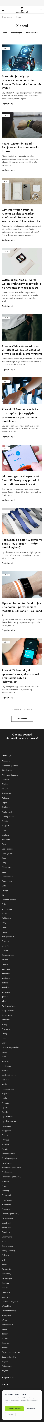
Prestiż (4, 1186)
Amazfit (5, 788)
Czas (4, 872)
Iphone (5, 996)
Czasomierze (7, 876)
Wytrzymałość (7, 1324)
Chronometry (7, 867)
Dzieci (4, 904)
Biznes (4, 830)
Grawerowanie (8, 955)
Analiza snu (6, 793)
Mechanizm (6, 1066)
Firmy (4, 922)
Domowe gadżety (9, 899)
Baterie (5, 821)
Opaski (5, 1112)
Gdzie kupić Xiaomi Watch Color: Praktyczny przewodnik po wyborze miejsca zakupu (21, 284)
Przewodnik (6, 1195)
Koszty (4, 1024)
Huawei (5, 964)
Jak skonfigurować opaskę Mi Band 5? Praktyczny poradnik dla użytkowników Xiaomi (21, 480)
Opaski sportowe (9, 1121)
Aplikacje (5, 798)
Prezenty (5, 1190)
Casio (4, 844)
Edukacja (5, 913)
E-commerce (7, 908)
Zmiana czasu (7, 1366)
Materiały (5, 1061)
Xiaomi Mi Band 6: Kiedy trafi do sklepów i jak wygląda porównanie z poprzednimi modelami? (21, 415)
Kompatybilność (8, 1010)
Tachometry (6, 1269)
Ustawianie (6, 1292)
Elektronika (6, 918)
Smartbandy (6, 1227)
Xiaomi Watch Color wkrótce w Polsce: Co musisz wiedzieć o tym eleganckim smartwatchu (22, 350)
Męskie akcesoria (9, 1075)
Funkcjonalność (8, 936)
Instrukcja (5, 982)
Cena (4, 858)
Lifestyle (5, 1033)
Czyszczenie (7, 881)
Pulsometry (6, 1204)
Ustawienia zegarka (10, 1301)
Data (4, 885)
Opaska (5, 1107)
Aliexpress (6, 779)
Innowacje (6, 973)
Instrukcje (6, 987)
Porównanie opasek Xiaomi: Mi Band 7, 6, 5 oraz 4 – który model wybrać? (22, 543)
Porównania (6, 1163)
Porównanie (7, 1172)
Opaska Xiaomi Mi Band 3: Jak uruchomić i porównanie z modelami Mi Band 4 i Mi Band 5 (22, 609)
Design (5, 890)
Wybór (4, 1320)
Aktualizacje (7, 770)
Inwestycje (6, 992)
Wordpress (6, 1315)
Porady (5, 1149)
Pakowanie (6, 1126)
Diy (3, 895)
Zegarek (5, 1343)
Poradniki (5, 1144)
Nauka (4, 1098)
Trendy (4, 1287)
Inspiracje (6, 978)
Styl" (4, 1260)
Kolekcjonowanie (9, 1005)
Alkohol (5, 784)
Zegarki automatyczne (11, 1352)
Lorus (4, 1038)
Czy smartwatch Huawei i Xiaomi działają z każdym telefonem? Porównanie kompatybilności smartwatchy (21, 215)
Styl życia (5, 1255)
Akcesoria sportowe (10, 765)
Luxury (4, 1052)
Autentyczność (8, 816)
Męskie (5, 1070)
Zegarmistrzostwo (9, 1357)
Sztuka (4, 1264)
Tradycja (5, 1283)
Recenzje (6, 1209)
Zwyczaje (5, 1370)
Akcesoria (6, 761)
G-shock (5, 941)
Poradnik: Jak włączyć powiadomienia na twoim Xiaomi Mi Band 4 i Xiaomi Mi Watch (21, 82)
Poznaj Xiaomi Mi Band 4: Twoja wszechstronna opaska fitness (20, 147)
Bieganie (5, 825)
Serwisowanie (7, 1218)
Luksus (4, 1042)
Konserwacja (7, 1015)
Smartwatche (32, 32)
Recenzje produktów (10, 1213)
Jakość (4, 1001)
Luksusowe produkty (10, 1047)
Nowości (5, 1102)
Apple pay (6, 807)
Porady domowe (8, 1153)
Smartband (6, 1223)
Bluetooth (6, 839)
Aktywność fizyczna (10, 775)
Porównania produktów (11, 1167)
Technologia (16, 32)
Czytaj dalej (7, 103)
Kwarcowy (6, 1029)
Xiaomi (4, 1329)
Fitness (4, 927)
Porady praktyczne (9, 1158)
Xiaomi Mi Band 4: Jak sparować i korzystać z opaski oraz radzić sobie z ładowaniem (21, 676)
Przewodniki (7, 1199)
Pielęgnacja (6, 1130)
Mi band (5, 1079)
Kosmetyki (6, 1019)
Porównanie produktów (11, 1176)
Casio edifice (7, 848)
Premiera (5, 1181)
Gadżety (5, 945)
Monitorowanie (8, 1089)
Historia (5, 959)
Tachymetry (6, 1273)
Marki (4, 1056)
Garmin (5, 950)
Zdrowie (5, 1338)
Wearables (6, 1306)
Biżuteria (5, 835)
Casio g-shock (8, 853)
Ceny (4, 862)
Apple (4, 802)
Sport (4, 1241)
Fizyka (4, 932)
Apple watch (7, 811)
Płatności (5, 1135)
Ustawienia (6, 1296)
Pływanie (5, 1139)
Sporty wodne (7, 1246)
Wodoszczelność (9, 1310)
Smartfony (6, 1232)
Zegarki (5, 1347)
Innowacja (6, 969)
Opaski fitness (7, 1116)
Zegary (5, 1361)
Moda (4, 1084)
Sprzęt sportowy (8, 1250)
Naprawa (5, 1093)
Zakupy (5, 1333)
